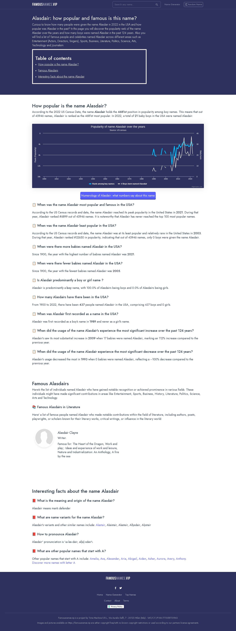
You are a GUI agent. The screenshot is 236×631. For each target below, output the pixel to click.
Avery (170, 559)
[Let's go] (157, 4)
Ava (102, 559)
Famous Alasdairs (48, 70)
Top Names (130, 594)
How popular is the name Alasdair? (58, 64)
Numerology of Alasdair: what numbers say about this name (118, 195)
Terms (126, 600)
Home (100, 594)
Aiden (142, 559)
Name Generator (172, 4)
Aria (123, 559)
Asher (151, 559)
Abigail (132, 559)
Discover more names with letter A (53, 563)
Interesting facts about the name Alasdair (61, 76)
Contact (107, 600)
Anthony (181, 559)
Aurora (161, 559)
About (117, 600)
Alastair (100, 525)
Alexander (113, 559)
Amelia (94, 559)
